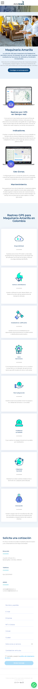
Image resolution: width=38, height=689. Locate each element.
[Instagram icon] (23, 682)
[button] (34, 685)
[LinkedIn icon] (21, 682)
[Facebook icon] (17, 682)
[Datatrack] (19, 2)
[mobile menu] (2, 2)
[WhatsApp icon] (15, 682)
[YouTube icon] (19, 682)
